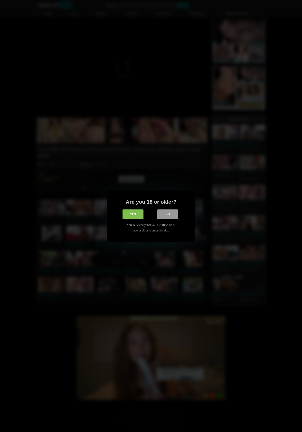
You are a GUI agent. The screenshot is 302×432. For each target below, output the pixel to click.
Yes (133, 214)
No (168, 214)
